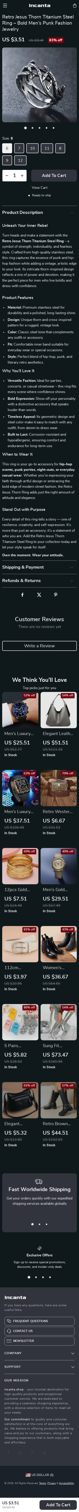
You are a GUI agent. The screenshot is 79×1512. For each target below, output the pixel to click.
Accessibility (66, 1483)
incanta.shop (13, 1389)
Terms (42, 1483)
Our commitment (17, 1419)
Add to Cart (58, 1505)
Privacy (51, 1483)
